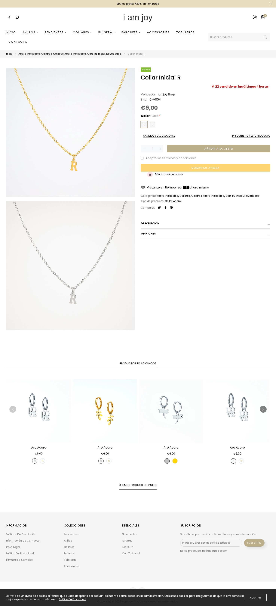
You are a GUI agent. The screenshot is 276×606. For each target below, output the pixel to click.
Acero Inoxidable (29, 54)
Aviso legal (13, 547)
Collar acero (173, 201)
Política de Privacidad (72, 599)
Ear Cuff (127, 547)
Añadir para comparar (169, 174)
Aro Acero (38, 447)
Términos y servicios (19, 560)
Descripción (150, 223)
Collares (46, 54)
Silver (152, 124)
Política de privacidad (20, 553)
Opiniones (148, 233)
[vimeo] (171, 207)
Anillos (68, 540)
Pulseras (69, 553)
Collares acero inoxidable (70, 54)
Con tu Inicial (131, 553)
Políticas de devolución (21, 534)
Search (265, 37)
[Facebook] (165, 207)
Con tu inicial (96, 54)
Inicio (9, 54)
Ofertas (127, 540)
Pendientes (71, 534)
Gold (144, 124)
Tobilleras (70, 560)
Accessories (71, 566)
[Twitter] (159, 207)
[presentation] (12, 409)
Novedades (113, 54)
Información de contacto (23, 540)
